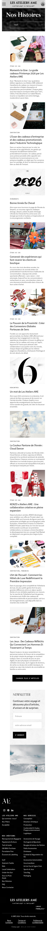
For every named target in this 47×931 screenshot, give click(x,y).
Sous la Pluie (7, 876)
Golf (3, 860)
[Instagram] (4, 810)
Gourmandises (29, 863)
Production (28, 825)
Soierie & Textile (8, 863)
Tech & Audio (7, 845)
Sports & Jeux (29, 869)
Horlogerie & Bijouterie (32, 842)
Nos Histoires (7, 881)
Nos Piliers (6, 822)
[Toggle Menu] (4, 4)
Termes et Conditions (22, 922)
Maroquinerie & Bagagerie (11, 839)
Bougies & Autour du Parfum (34, 845)
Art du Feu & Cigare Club (33, 866)
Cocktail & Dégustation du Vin (33, 855)
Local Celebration (8, 869)
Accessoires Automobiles (33, 860)
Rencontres (14, 387)
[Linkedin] (12, 810)
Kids (3, 866)
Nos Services (30, 815)
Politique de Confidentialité (37, 922)
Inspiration (15, 132)
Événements (14, 199)
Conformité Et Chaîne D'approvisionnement (32, 829)
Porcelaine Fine (7, 851)
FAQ (3, 884)
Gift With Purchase (9, 848)
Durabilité (5, 825)
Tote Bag (27, 872)
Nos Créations (8, 836)
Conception (28, 818)
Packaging (27, 876)
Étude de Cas (15, 66)
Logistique (27, 833)
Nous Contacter (8, 887)
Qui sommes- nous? (9, 818)
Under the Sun (7, 872)
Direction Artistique (31, 822)
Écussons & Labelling (10, 854)
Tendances (25, 571)
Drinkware (27, 851)
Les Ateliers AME (10, 815)
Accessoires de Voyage (32, 839)
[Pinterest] (8, 810)
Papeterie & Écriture (9, 842)
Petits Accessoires (30, 848)
